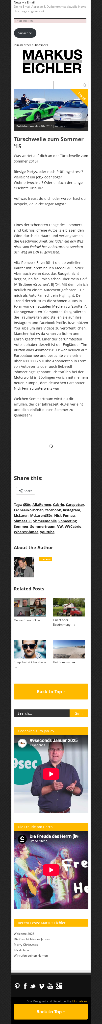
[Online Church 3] (30, 615)
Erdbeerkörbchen (29, 510)
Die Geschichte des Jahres (32, 939)
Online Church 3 (25, 620)
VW (60, 526)
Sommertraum (42, 526)
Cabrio (58, 504)
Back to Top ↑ (51, 692)
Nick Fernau (64, 515)
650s (27, 504)
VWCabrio (73, 526)
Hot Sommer (62, 662)
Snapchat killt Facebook (30, 662)
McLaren (21, 515)
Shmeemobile (45, 521)
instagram (71, 510)
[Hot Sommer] (69, 657)
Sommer (21, 526)
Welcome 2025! (24, 934)
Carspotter (75, 504)
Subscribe (25, 33)
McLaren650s (41, 515)
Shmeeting (67, 521)
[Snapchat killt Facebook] (30, 657)
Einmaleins (79, 1001)
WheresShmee (26, 532)
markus (45, 559)
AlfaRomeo (41, 504)
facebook (53, 510)
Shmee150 (22, 521)
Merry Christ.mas (26, 944)
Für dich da (21, 950)
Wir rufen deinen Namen (31, 955)
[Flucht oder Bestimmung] (69, 615)
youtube (47, 532)
